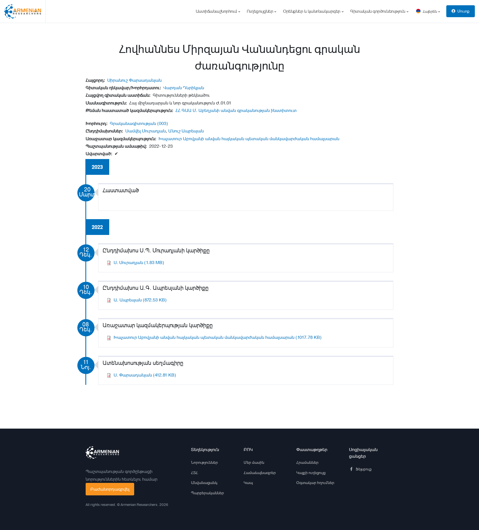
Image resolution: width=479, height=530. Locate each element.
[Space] (102, 452)
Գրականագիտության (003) (139, 123)
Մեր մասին (254, 462)
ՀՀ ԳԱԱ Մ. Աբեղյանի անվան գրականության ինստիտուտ (236, 110)
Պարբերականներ (207, 493)
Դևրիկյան (193, 88)
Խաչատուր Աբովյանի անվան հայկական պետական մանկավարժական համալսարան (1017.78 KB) (218, 337)
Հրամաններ (307, 462)
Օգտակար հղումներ (315, 482)
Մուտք (463, 11)
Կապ (248, 482)
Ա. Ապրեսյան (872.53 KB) (140, 300)
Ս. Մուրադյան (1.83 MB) (139, 262)
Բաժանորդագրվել (109, 489)
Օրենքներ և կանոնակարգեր (312, 11)
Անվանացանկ (204, 482)
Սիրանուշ (117, 80)
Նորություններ (204, 462)
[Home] (25, 11)
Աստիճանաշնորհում (217, 11)
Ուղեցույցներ (260, 11)
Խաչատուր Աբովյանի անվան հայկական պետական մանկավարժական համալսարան (249, 139)
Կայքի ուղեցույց (310, 472)
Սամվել (133, 131)
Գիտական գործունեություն (378, 11)
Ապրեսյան (193, 131)
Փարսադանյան (145, 80)
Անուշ (174, 131)
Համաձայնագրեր (260, 472)
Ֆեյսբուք (364, 469)
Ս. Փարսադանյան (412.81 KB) (145, 375)
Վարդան (172, 88)
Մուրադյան (154, 131)
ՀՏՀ (194, 472)
